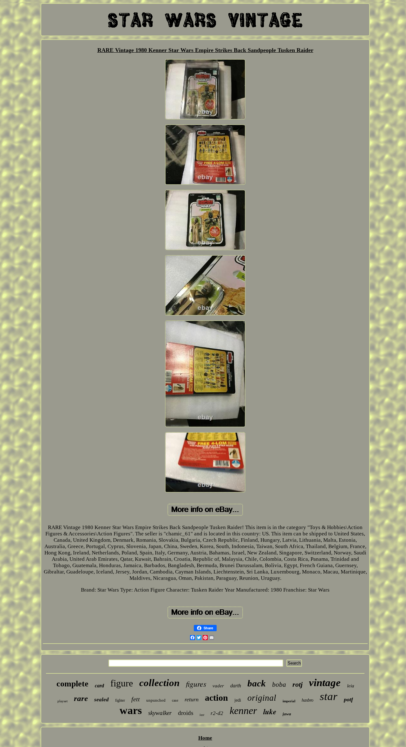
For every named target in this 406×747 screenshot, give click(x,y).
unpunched (156, 700)
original (261, 698)
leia (350, 685)
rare (81, 698)
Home (205, 738)
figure (121, 683)
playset (62, 701)
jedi (237, 700)
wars (131, 710)
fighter (120, 700)
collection (159, 682)
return (192, 699)
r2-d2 (217, 713)
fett (135, 699)
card (99, 685)
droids (185, 713)
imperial (289, 701)
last (202, 715)
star (328, 696)
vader (218, 685)
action (216, 698)
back (256, 683)
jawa (287, 713)
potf (348, 699)
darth (235, 685)
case (175, 700)
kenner (243, 710)
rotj (297, 684)
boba (279, 684)
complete (72, 683)
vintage (325, 682)
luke (269, 711)
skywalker (160, 713)
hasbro (307, 700)
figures (196, 683)
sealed (101, 700)
